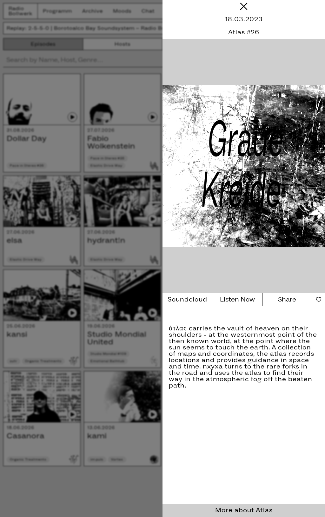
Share (287, 299)
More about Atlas (244, 510)
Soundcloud (187, 299)
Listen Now (237, 299)
